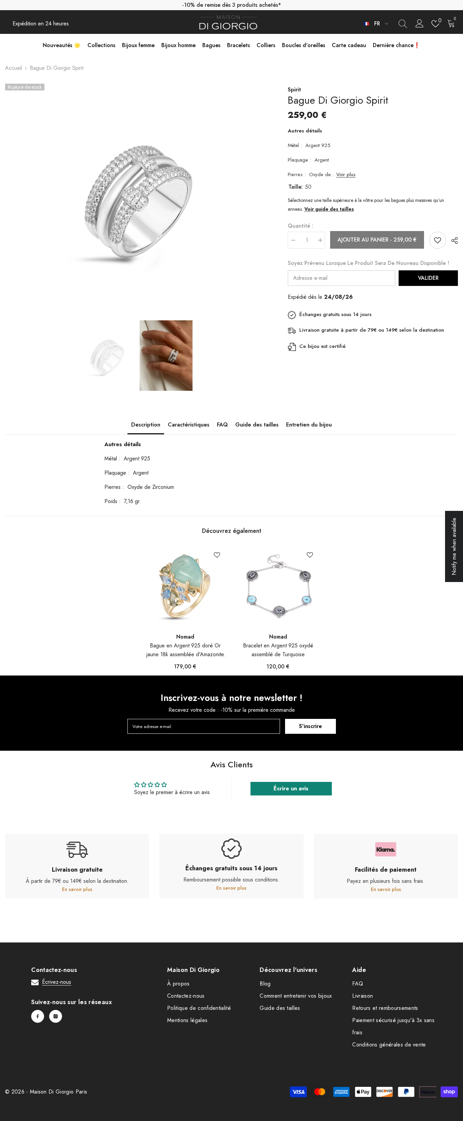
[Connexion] (420, 24)
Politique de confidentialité (199, 1008)
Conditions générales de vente (389, 1045)
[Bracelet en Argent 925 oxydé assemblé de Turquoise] (278, 586)
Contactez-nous (185, 996)
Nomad (185, 637)
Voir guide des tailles (329, 209)
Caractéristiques (188, 425)
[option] (136, 197)
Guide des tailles (257, 425)
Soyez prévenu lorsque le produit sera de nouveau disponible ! (368, 263)
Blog (265, 984)
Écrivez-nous (56, 982)
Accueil (13, 68)
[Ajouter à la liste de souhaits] (437, 240)
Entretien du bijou (309, 425)
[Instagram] (55, 1016)
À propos (178, 984)
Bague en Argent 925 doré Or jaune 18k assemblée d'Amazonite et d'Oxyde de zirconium (185, 650)
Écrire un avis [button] (291, 788)
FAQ (222, 425)
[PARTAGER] (452, 240)
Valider (428, 278)
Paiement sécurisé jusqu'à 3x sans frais (393, 1026)
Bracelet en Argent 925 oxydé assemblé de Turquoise (278, 650)
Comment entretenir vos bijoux (296, 996)
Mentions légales (187, 1020)
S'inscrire (310, 726)
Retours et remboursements (385, 1008)
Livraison (362, 996)
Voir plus (346, 174)
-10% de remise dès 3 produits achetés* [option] (231, 5)
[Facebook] (37, 1016)
